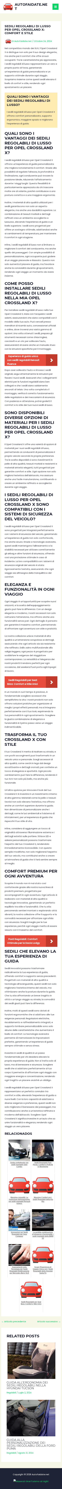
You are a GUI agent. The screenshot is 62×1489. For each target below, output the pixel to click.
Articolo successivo (49, 1321)
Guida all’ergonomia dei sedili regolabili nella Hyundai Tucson (27, 1385)
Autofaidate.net (31, 6)
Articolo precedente (13, 1321)
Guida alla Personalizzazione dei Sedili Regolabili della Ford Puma (31, 1444)
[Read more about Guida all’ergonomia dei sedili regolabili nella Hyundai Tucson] (31, 1360)
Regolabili (11, 1392)
